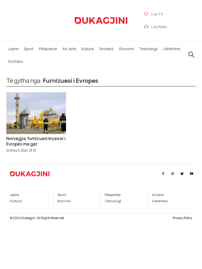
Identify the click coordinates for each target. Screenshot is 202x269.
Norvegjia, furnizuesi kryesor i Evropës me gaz (35, 141)
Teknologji (113, 201)
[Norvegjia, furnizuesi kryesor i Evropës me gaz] (36, 113)
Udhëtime (160, 201)
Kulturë (16, 201)
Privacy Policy (182, 218)
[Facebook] (163, 174)
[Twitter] (182, 174)
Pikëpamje (113, 195)
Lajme (14, 195)
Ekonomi (64, 201)
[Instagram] (172, 174)
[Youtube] (192, 174)
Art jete (158, 195)
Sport (61, 195)
